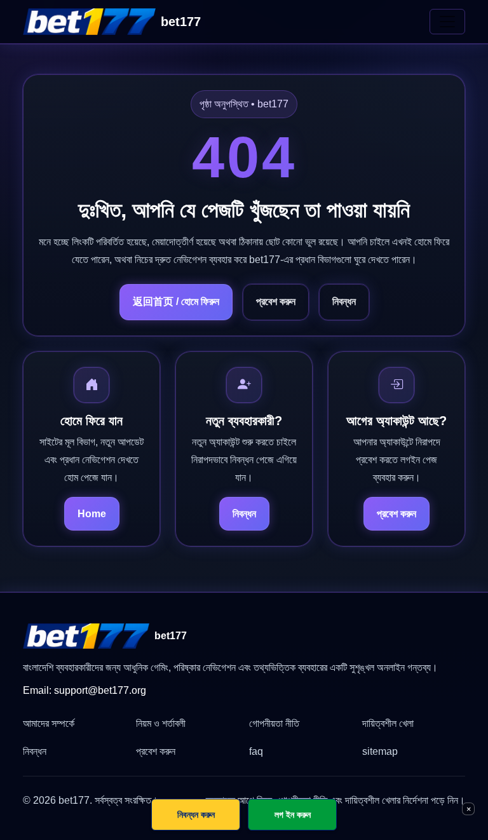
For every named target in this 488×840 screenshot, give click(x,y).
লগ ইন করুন (292, 814)
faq (256, 751)
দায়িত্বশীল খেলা (388, 723)
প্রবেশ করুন (275, 301)
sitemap (380, 751)
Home (92, 513)
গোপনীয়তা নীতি (274, 723)
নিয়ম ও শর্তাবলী (161, 723)
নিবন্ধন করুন (196, 814)
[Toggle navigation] (447, 21)
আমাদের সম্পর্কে (48, 723)
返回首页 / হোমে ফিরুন (176, 301)
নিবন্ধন (344, 301)
